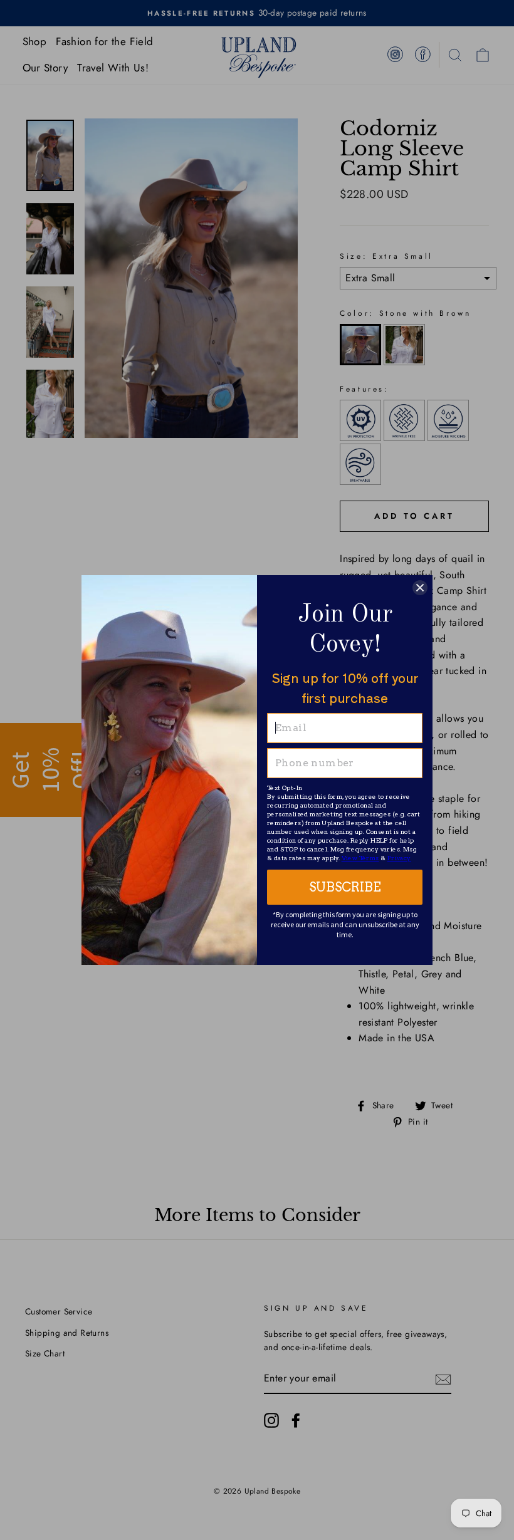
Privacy (399, 857)
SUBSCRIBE (345, 887)
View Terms (360, 857)
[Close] (419, 587)
